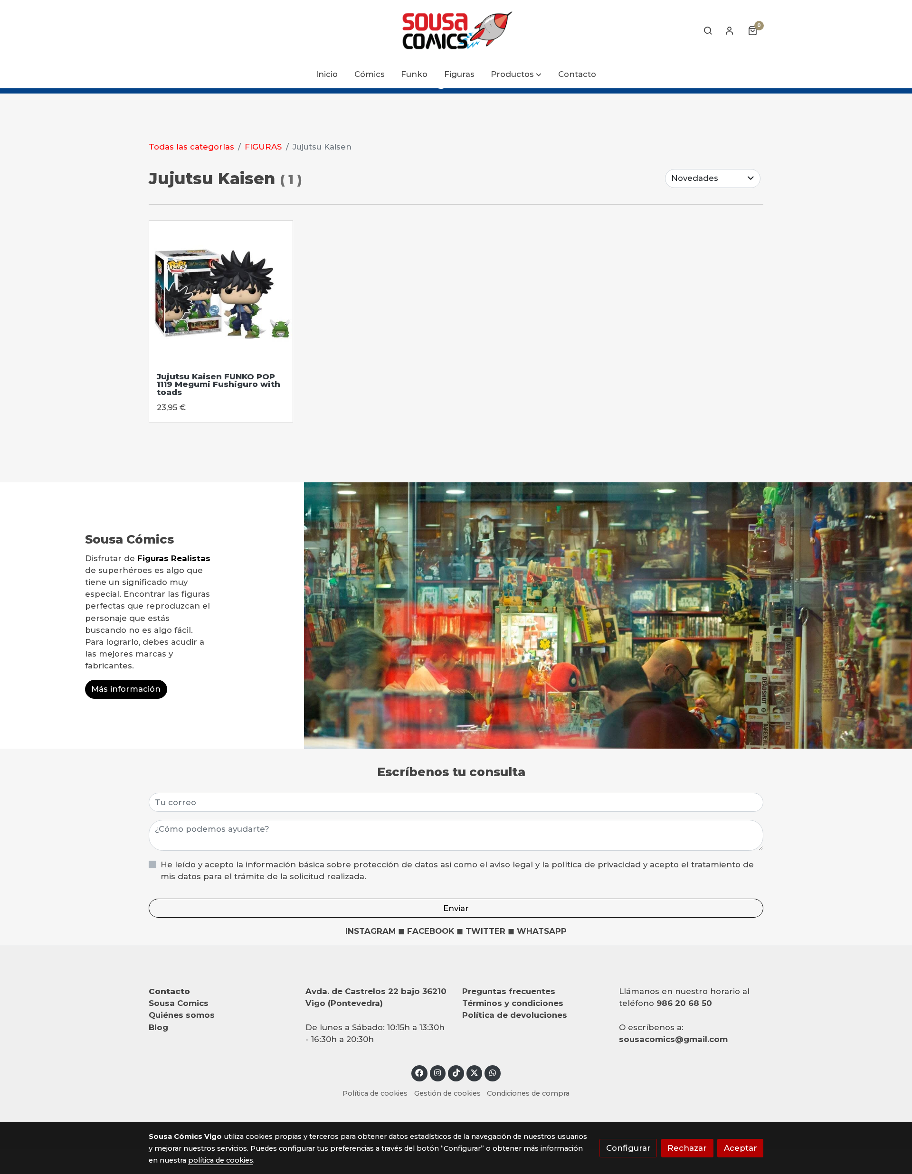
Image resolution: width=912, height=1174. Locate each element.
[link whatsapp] (492, 1072)
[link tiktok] (456, 1072)
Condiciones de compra (528, 1093)
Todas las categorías (191, 146)
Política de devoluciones (514, 1015)
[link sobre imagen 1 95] (221, 293)
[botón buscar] (708, 30)
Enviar (456, 907)
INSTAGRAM (370, 931)
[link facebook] (419, 1072)
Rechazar (687, 1148)
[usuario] (730, 30)
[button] (516, 75)
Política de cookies (375, 1093)
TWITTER (485, 931)
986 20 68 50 (684, 1003)
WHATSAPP (542, 931)
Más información (126, 689)
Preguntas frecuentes (508, 991)
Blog (158, 1027)
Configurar (628, 1148)
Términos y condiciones (512, 1003)
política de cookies (220, 1160)
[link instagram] (438, 1072)
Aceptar (740, 1148)
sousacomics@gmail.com (673, 1039)
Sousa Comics (179, 1003)
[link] (456, 30)
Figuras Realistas (173, 558)
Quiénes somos (182, 1015)
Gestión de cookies (447, 1093)
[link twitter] (474, 1072)
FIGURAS (263, 146)
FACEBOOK (430, 931)
